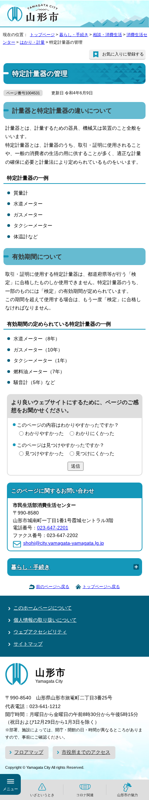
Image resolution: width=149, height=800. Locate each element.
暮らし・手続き (73, 34)
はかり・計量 (32, 42)
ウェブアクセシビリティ (40, 632)
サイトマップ (28, 644)
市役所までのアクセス (86, 752)
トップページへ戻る (101, 586)
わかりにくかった (95, 433)
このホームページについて (43, 608)
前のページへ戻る (52, 586)
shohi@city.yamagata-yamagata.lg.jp (63, 543)
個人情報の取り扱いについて (45, 620)
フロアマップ (28, 752)
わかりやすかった (44, 433)
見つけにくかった (95, 453)
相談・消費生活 (107, 34)
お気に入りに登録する (123, 54)
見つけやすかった (44, 453)
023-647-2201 (52, 527)
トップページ (42, 34)
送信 (75, 466)
